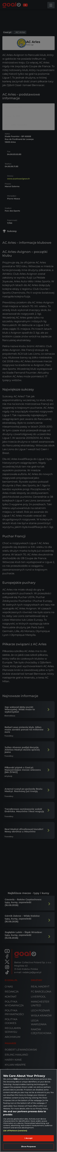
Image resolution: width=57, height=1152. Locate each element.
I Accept (28, 1138)
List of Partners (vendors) (15, 1131)
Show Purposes (28, 1146)
